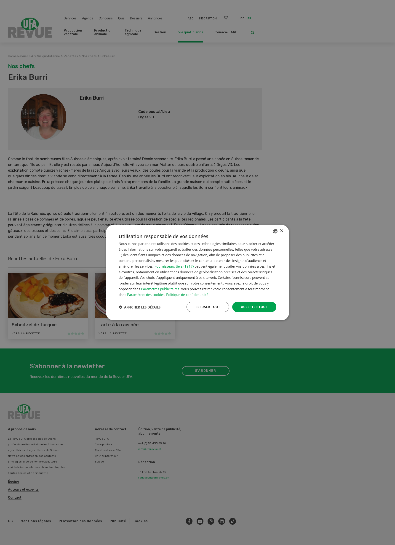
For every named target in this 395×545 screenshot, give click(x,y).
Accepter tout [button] (254, 307)
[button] (139, 306)
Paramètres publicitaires (160, 289)
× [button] (281, 231)
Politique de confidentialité (187, 294)
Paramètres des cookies (145, 294)
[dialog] (197, 272)
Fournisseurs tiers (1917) (174, 266)
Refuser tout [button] (207, 307)
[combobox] (275, 231)
